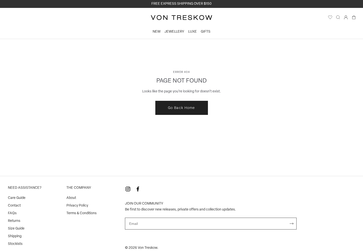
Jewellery (174, 32)
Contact (14, 206)
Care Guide (16, 198)
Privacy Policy (77, 206)
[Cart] (354, 18)
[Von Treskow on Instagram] (128, 189)
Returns (14, 221)
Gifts (205, 32)
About (71, 198)
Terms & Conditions (81, 213)
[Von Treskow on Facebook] (138, 189)
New (157, 32)
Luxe (192, 32)
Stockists (15, 244)
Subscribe (292, 224)
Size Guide (16, 229)
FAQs (12, 213)
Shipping (14, 236)
